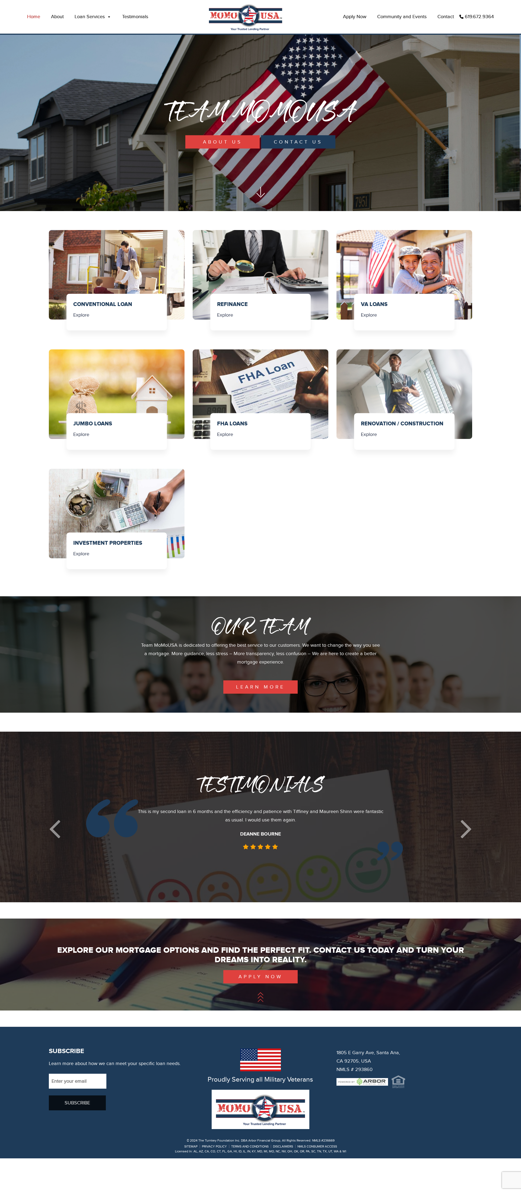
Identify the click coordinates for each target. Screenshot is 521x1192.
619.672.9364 (479, 17)
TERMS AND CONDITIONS (250, 1180)
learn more (260, 687)
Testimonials (135, 17)
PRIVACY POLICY (214, 1180)
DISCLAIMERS (283, 1180)
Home (33, 17)
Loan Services (90, 17)
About (57, 17)
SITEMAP (191, 1180)
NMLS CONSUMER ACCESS (317, 1180)
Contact (445, 17)
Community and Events (402, 17)
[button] (55, 845)
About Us (222, 142)
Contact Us (298, 142)
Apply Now (354, 17)
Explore (81, 315)
